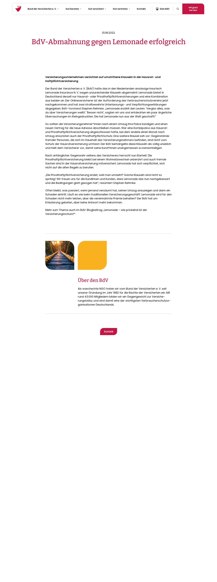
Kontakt (141, 8)
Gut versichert (96, 8)
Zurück (108, 331)
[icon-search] (177, 9)
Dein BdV (164, 8)
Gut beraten (72, 8)
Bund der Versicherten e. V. (42, 8)
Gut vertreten (120, 8)
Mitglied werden (193, 9)
